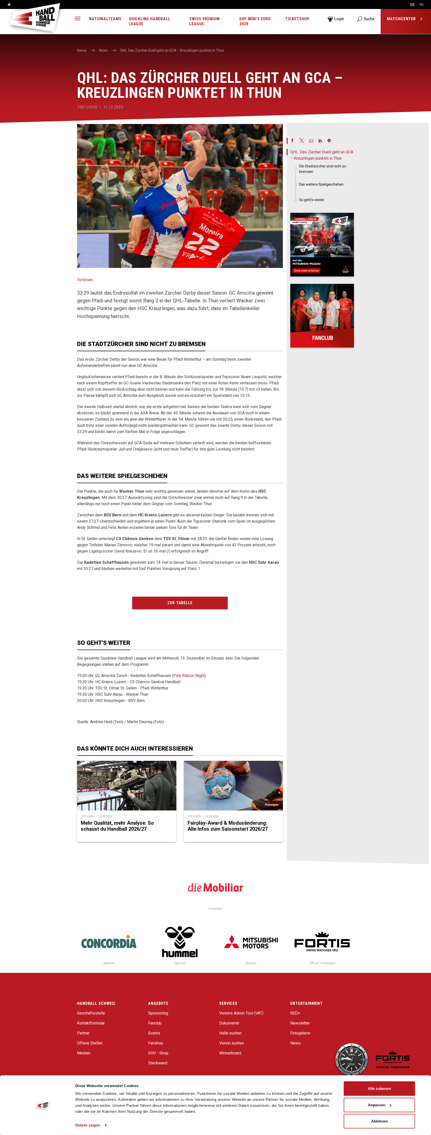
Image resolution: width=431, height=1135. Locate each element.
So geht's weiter (311, 200)
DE (412, 5)
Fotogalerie (300, 1033)
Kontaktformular (91, 1023)
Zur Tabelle (180, 602)
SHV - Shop (158, 1053)
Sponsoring (158, 1013)
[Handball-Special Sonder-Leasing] (322, 244)
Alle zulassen (379, 1088)
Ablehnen (379, 1121)
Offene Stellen (90, 1043)
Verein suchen (231, 1043)
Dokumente (229, 1023)
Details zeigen (87, 1125)
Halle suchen (230, 1033)
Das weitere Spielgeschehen (321, 184)
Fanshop (155, 1043)
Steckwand (157, 1063)
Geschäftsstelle (91, 1013)
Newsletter (300, 1023)
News (295, 1043)
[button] (77, 19)
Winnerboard (230, 1053)
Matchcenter (402, 18)
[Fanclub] (322, 315)
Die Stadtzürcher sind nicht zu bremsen (322, 169)
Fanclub (155, 1023)
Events (154, 1033)
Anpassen (376, 1105)
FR (422, 5)
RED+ (295, 1013)
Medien (83, 1053)
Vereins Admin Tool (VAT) (241, 1013)
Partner (83, 1033)
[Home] (7, 5)
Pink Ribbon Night (189, 675)
